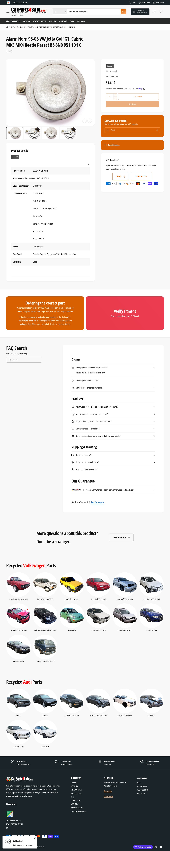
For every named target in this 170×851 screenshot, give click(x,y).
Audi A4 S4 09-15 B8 (125, 716)
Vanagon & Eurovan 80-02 (45, 661)
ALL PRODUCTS (142, 790)
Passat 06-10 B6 (151, 630)
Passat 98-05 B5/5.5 (124, 630)
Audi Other (45, 747)
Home (10, 27)
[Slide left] (84, 121)
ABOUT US (74, 804)
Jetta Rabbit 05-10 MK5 (151, 599)
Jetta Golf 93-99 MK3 (98, 599)
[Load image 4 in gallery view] (68, 133)
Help (134, 2)
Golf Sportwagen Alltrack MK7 (45, 630)
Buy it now (132, 104)
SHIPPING (74, 783)
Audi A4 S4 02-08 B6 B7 (98, 716)
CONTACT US (141, 176)
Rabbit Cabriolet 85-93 (45, 599)
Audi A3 (45, 716)
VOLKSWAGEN (142, 786)
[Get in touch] (154, 11)
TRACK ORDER (76, 790)
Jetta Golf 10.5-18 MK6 (18, 630)
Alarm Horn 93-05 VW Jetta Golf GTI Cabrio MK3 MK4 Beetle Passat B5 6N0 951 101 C (44, 27)
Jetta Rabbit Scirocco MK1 (18, 599)
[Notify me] (157, 130)
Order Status (146, 2)
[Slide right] (90, 121)
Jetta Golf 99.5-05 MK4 (125, 599)
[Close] (34, 838)
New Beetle (72, 630)
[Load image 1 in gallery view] (14, 133)
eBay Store (141, 793)
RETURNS (74, 786)
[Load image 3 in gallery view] (50, 133)
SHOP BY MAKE (12, 21)
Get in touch (119, 537)
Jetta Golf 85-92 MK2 (71, 599)
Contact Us (108, 791)
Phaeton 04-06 (18, 661)
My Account (160, 2)
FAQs (119, 176)
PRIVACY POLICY (77, 808)
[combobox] (97, 11)
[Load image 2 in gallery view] (32, 133)
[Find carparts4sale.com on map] (10, 817)
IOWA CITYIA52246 (20, 2)
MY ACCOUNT (76, 793)
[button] (8, 11)
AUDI (139, 783)
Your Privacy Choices (78, 811)
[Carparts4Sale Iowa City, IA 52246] (8, 2)
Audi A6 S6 (151, 716)
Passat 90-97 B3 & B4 (98, 630)
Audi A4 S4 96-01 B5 (71, 716)
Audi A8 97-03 (19, 747)
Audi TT (18, 716)
